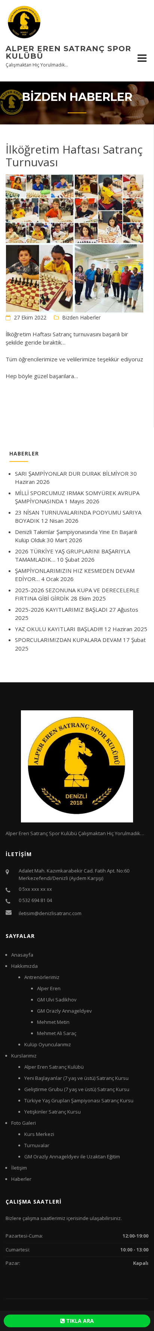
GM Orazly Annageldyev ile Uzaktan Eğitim (72, 1156)
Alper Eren (49, 988)
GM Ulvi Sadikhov (57, 999)
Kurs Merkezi (39, 1134)
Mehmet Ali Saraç (56, 1033)
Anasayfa (22, 954)
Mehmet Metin (53, 1022)
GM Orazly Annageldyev (64, 1010)
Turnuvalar (36, 1145)
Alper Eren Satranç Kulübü (54, 1066)
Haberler (21, 1179)
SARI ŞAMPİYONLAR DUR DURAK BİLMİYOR (72, 473)
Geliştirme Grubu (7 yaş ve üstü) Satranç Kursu (76, 1089)
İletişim (19, 1167)
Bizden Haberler (81, 317)
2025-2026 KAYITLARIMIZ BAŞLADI (61, 609)
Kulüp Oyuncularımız (47, 1044)
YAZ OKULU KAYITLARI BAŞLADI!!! (59, 629)
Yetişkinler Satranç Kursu (52, 1111)
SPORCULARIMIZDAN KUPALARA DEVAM (68, 639)
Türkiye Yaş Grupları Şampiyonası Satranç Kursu (78, 1100)
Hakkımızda (24, 966)
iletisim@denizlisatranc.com (50, 913)
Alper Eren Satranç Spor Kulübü (68, 52)
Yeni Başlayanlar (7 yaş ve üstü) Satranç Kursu (76, 1078)
